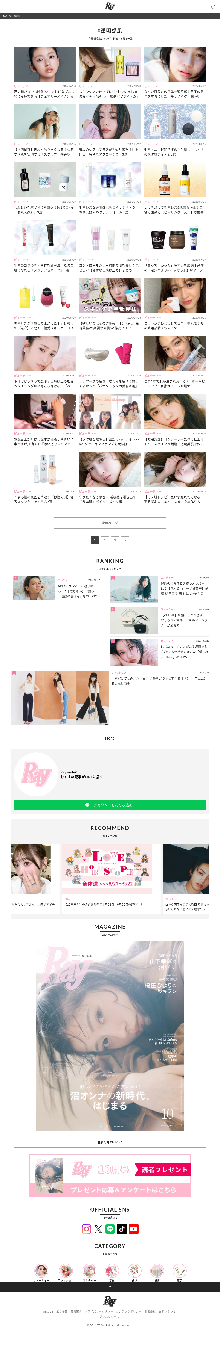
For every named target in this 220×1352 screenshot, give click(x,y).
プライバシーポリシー (99, 1311)
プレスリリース (109, 1317)
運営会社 (150, 1311)
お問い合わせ (167, 1311)
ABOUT (48, 1311)
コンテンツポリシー (129, 1311)
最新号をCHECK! (110, 1142)
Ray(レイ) (7, 16)
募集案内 (76, 1311)
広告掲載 (62, 1311)
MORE (110, 738)
